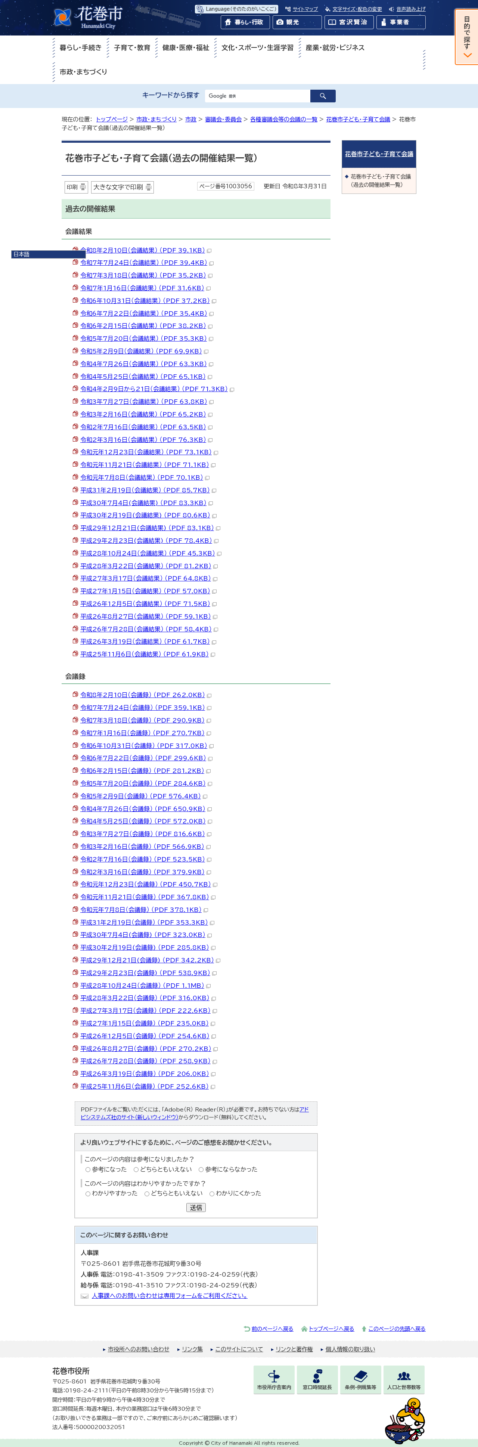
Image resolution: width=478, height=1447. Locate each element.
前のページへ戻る (273, 1329)
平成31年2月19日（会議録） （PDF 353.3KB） (144, 922)
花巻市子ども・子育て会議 (358, 119)
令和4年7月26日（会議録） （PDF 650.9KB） (142, 809)
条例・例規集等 (360, 1387)
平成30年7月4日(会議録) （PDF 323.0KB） (142, 935)
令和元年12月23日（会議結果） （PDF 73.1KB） (146, 452)
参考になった (109, 1169)
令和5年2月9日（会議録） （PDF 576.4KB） (140, 796)
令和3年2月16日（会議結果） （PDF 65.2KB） (143, 414)
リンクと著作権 (294, 1349)
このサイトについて (239, 1349)
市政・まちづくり (84, 72)
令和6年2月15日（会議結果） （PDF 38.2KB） (143, 326)
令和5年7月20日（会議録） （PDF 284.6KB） (143, 783)
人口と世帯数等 (404, 1387)
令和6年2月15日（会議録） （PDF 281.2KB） (142, 771)
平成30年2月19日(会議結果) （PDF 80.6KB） (145, 515)
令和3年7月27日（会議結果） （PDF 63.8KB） (143, 402)
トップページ (112, 119)
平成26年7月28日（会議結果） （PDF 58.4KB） (146, 629)
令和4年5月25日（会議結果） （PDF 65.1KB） (143, 377)
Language (241, 9)
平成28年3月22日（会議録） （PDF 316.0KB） (144, 998)
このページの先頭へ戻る (397, 1329)
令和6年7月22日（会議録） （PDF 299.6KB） (143, 758)
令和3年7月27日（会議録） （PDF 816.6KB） (142, 834)
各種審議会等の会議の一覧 (283, 119)
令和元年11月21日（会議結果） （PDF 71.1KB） (144, 465)
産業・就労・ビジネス (335, 47)
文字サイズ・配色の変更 (357, 9)
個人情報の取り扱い (350, 1349)
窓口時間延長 (317, 1387)
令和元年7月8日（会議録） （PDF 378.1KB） (141, 910)
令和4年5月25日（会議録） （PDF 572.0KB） (143, 821)
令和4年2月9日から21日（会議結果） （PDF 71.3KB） (154, 389)
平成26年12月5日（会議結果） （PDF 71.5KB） (145, 604)
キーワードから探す (170, 95)
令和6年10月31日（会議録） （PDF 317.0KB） (143, 746)
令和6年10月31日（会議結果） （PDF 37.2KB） (145, 301)
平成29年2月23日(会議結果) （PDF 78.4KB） (146, 541)
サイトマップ (305, 9)
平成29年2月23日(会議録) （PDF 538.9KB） (145, 973)
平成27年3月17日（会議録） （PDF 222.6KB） (145, 1011)
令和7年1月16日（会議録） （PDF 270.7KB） (142, 733)
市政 (190, 119)
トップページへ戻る (331, 1329)
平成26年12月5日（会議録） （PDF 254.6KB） (144, 1036)
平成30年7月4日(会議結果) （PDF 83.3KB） (143, 503)
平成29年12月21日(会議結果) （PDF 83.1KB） (147, 528)
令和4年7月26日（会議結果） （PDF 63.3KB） (143, 364)
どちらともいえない (166, 1169)
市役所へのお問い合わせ (139, 1349)
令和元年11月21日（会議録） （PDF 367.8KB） (144, 897)
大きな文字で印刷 (118, 187)
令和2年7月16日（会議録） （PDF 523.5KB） (142, 859)
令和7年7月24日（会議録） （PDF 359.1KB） (142, 708)
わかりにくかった (238, 1193)
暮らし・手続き (81, 47)
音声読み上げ (411, 9)
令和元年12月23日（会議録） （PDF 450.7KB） (145, 884)
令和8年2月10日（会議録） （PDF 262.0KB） (142, 695)
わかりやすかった (115, 1193)
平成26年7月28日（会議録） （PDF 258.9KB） (145, 1061)
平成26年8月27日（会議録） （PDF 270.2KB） (145, 1049)
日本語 (21, 254)
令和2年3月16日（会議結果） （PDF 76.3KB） (143, 440)
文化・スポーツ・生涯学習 (257, 47)
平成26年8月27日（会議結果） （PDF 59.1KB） (145, 616)
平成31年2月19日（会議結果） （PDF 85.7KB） (145, 490)
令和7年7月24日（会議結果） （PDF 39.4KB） (143, 263)
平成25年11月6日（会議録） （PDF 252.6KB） (144, 1086)
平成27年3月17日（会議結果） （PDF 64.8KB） (145, 578)
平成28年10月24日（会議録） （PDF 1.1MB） (142, 986)
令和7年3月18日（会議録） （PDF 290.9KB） (142, 720)
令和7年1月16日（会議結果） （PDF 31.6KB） (142, 288)
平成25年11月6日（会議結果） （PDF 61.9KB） (144, 654)
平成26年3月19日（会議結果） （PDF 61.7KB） (145, 641)
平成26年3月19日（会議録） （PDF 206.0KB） (144, 1074)
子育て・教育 (132, 47)
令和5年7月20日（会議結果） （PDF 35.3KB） (143, 338)
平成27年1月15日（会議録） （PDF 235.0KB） (144, 1023)
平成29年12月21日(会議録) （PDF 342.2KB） (147, 960)
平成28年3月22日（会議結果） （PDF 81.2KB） (145, 566)
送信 (196, 1208)
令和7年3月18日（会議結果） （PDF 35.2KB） (143, 275)
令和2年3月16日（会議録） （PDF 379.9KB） (142, 872)
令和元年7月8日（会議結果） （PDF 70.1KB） (141, 477)
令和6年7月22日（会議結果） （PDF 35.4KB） (143, 313)
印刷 (72, 187)
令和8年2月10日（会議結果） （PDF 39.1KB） (142, 250)
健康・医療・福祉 (185, 47)
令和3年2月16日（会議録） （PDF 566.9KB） (142, 847)
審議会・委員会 (223, 119)
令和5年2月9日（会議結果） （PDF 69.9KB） (141, 351)
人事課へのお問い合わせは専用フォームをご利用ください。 (170, 1296)
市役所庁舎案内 (274, 1387)
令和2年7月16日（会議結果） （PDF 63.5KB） (143, 427)
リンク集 (192, 1349)
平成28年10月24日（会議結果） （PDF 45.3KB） (147, 553)
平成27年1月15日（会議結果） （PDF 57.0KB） (145, 591)
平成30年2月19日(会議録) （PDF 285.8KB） (144, 947)
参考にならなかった (231, 1169)
